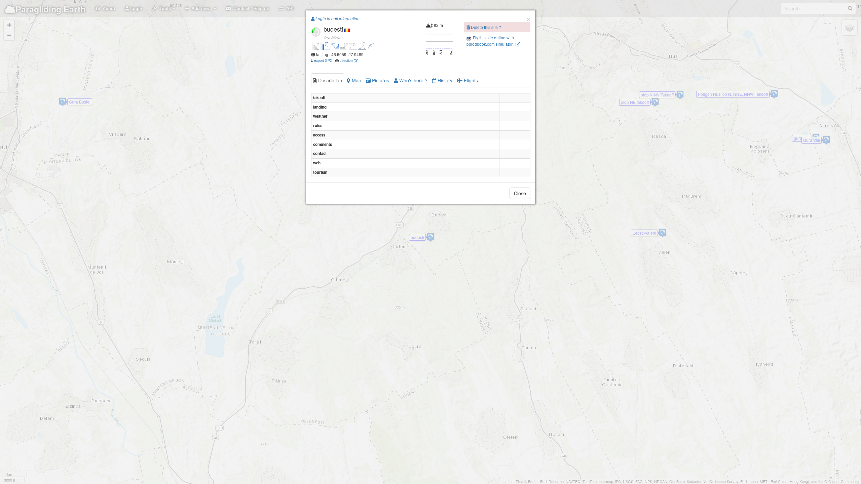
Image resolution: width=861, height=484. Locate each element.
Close (520, 193)
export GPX (323, 60)
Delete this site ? (485, 27)
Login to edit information (337, 18)
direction (347, 60)
